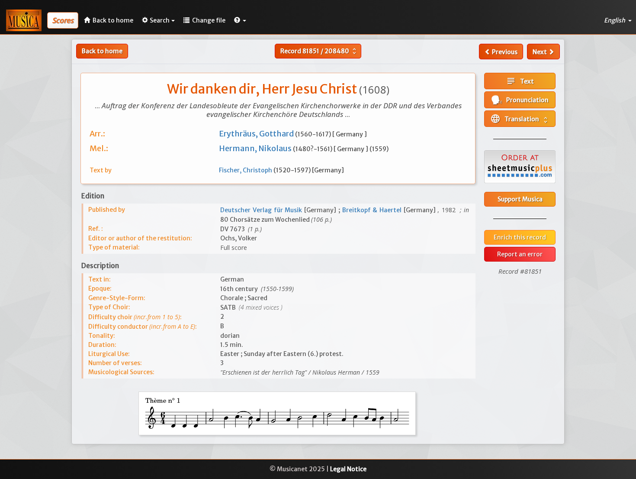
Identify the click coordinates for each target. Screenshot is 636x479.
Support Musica (520, 199)
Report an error (520, 254)
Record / (319, 51)
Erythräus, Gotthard (257, 134)
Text (520, 81)
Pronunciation (525, 100)
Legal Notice (348, 469)
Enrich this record (520, 237)
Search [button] (160, 20)
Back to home (102, 51)
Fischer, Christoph (246, 170)
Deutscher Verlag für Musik (262, 210)
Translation (519, 118)
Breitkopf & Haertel (373, 210)
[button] (240, 20)
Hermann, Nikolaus (256, 148)
